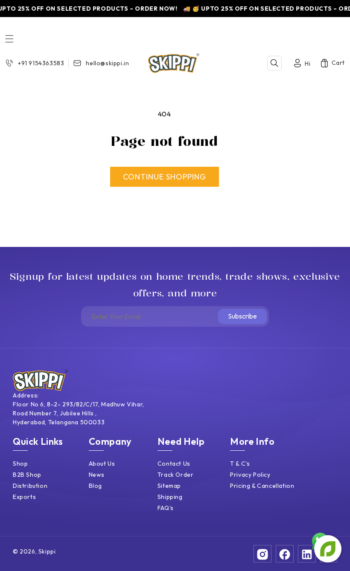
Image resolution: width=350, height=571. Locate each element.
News (97, 474)
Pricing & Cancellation (262, 486)
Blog (95, 486)
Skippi (47, 551)
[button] (9, 38)
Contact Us (174, 463)
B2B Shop (27, 474)
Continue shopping (164, 177)
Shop (20, 463)
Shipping (170, 497)
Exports (24, 497)
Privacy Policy (250, 474)
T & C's (240, 463)
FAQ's (166, 508)
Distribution (30, 486)
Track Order (176, 474)
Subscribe (242, 316)
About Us (102, 463)
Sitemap (169, 486)
